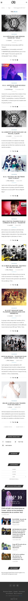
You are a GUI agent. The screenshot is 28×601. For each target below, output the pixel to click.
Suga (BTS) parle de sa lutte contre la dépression (19, 546)
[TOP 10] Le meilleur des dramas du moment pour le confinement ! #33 (18, 557)
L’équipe (15, 591)
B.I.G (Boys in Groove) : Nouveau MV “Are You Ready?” (14, 266)
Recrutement (9, 593)
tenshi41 (9, 40)
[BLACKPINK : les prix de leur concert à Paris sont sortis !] (6, 521)
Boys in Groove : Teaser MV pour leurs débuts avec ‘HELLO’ (14, 357)
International (14, 479)
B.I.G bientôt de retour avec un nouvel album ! (14, 132)
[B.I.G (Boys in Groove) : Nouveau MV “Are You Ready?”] (14, 252)
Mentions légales (7, 591)
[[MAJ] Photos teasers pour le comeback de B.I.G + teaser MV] (14, 208)
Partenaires (22, 591)
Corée (14, 469)
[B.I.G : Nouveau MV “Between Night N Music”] (14, 163)
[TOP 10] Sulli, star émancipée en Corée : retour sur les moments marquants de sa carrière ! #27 (13, 510)
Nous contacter (18, 593)
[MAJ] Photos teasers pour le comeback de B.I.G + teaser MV (14, 222)
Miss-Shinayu (10, 180)
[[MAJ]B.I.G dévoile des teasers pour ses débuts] (14, 390)
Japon (14, 472)
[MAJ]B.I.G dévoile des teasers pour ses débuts (14, 403)
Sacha (10, 407)
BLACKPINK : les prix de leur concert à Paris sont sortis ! (19, 521)
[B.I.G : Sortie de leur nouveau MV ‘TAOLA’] (14, 72)
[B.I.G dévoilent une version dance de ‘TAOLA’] (14, 23)
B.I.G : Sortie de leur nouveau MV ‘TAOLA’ (14, 86)
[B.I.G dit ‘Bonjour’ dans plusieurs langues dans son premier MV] (14, 297)
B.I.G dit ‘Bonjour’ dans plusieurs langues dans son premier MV (14, 312)
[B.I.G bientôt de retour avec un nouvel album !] (14, 118)
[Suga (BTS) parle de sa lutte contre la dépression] (6, 547)
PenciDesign (20, 595)
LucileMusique (9, 89)
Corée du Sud (14, 34)
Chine (14, 474)
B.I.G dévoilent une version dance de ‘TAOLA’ (14, 37)
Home (3, 7)
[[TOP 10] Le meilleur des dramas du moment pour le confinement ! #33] (6, 557)
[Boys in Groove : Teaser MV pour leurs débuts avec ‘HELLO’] (14, 343)
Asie (13, 476)
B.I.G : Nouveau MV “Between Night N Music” (14, 177)
